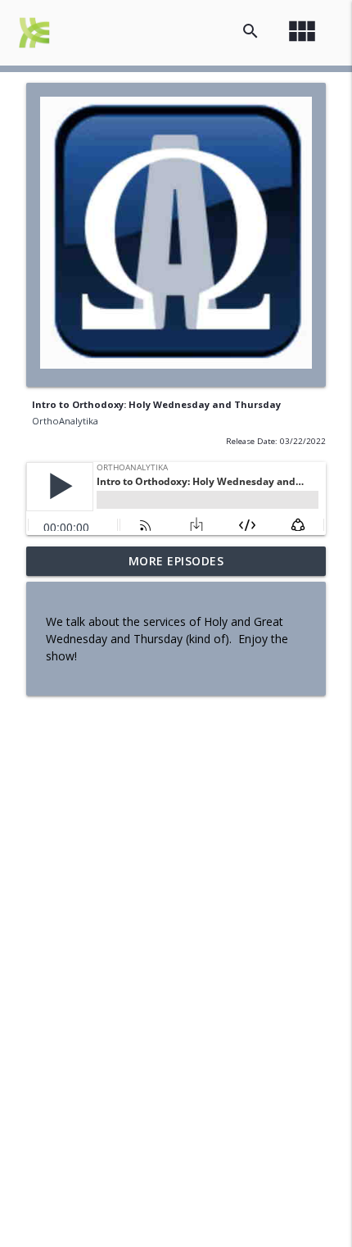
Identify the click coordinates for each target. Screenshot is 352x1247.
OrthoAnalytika (65, 421)
